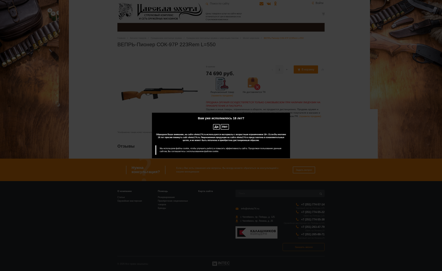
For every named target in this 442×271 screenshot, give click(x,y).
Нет (225, 126)
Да (216, 126)
